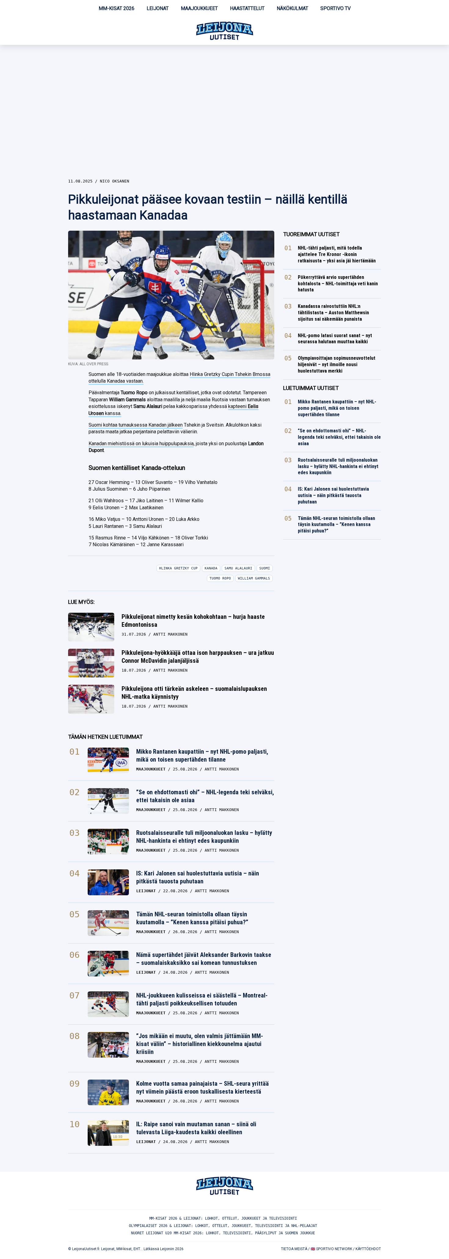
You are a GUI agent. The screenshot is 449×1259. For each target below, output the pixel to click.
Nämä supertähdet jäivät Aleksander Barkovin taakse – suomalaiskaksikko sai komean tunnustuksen (203, 958)
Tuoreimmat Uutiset (311, 234)
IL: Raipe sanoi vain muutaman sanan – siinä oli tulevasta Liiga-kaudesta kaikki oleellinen (196, 1128)
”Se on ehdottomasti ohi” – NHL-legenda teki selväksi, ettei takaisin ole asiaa (205, 796)
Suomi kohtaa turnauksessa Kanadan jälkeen (136, 425)
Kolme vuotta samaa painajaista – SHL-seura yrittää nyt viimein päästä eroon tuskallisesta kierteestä (202, 1087)
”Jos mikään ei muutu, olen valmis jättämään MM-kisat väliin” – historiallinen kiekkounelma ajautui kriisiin (199, 1043)
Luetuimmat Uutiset (311, 388)
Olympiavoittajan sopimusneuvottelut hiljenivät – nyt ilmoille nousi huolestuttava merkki (336, 364)
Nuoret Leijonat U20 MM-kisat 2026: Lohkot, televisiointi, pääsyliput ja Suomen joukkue (223, 1233)
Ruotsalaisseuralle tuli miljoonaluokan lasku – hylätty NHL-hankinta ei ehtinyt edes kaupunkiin (204, 836)
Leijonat (158, 8)
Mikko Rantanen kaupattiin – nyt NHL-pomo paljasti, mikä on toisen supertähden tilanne (202, 755)
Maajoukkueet (199, 8)
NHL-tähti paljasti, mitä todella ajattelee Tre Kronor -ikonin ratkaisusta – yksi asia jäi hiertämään (337, 254)
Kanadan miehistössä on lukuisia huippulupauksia (141, 443)
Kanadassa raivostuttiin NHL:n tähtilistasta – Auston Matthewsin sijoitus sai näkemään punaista (333, 312)
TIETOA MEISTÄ (294, 1249)
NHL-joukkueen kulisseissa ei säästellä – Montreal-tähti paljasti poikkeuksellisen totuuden (202, 999)
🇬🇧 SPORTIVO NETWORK (331, 1249)
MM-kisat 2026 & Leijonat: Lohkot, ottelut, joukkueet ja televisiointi (223, 1218)
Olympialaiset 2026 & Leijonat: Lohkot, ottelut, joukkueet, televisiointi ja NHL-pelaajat (223, 1226)
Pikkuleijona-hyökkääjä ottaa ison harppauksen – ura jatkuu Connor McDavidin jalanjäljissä (198, 656)
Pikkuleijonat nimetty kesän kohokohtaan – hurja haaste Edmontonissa (193, 620)
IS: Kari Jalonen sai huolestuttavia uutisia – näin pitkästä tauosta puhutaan (197, 877)
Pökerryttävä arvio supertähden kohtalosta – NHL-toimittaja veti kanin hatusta (338, 283)
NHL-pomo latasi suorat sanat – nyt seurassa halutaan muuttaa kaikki (335, 339)
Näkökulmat (292, 8)
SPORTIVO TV (335, 8)
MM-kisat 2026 (116, 8)
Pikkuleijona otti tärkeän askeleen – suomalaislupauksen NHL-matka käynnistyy (194, 692)
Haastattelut (247, 8)
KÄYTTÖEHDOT (368, 1249)
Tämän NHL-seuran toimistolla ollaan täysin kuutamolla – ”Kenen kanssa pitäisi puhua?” (192, 918)
